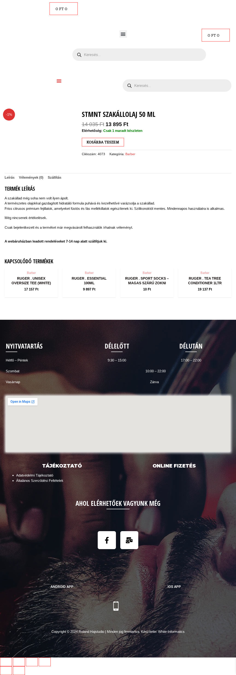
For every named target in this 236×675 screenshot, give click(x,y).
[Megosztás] (19, 661)
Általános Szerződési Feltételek (39, 481)
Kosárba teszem (103, 142)
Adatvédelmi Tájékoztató (34, 475)
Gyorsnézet (31, 264)
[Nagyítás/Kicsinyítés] (45, 661)
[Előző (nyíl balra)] (6, 670)
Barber (130, 154)
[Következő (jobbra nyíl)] (19, 670)
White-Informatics (171, 632)
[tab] (10, 177)
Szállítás (54, 177)
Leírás (10, 177)
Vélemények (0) (31, 177)
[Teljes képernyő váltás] (32, 661)
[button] (123, 34)
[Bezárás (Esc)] (6, 661)
